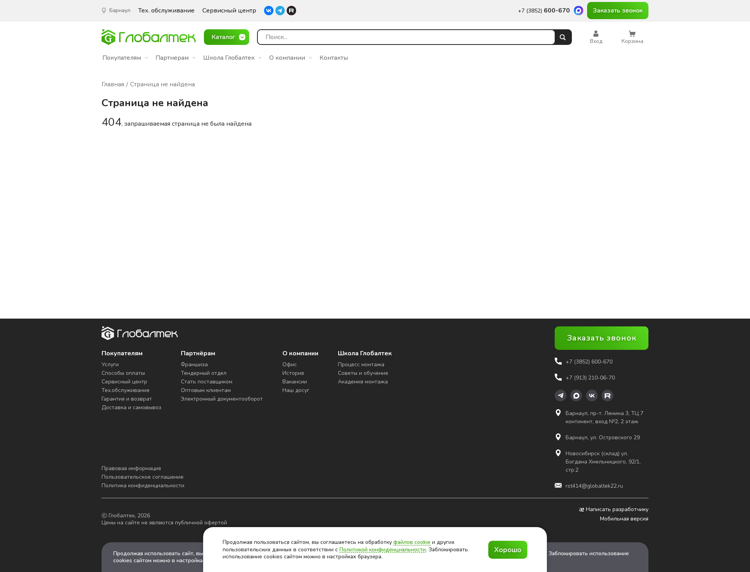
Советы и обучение (363, 373)
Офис (289, 364)
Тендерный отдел (204, 373)
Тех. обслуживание (166, 11)
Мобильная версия (624, 518)
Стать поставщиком (206, 381)
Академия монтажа (363, 381)
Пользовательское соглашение (143, 477)
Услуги (110, 364)
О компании (287, 57)
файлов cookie (411, 542)
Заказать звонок (618, 10)
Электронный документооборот (222, 399)
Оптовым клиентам (206, 390)
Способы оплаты (123, 373)
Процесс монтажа (361, 364)
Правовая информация (131, 468)
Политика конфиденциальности (143, 485)
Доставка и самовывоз (131, 407)
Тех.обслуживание (126, 390)
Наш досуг (295, 390)
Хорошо (507, 549)
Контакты (334, 57)
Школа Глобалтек (229, 57)
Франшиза (194, 364)
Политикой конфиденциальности (382, 549)
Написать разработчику (617, 509)
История (293, 373)
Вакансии (294, 381)
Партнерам (172, 57)
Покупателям (121, 57)
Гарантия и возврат (127, 399)
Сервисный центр (229, 11)
